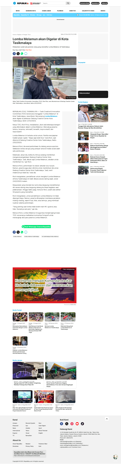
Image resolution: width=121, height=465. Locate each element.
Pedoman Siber (43, 443)
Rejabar (19, 34)
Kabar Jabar (46, 10)
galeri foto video (88, 10)
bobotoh (72, 10)
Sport (40, 428)
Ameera (15, 423)
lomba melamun (17, 236)
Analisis (28, 428)
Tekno (27, 430)
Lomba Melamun (51, 116)
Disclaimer (16, 446)
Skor (40, 423)
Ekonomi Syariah (30, 423)
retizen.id (104, 3)
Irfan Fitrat (28, 50)
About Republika (17, 443)
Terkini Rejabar (83, 102)
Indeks (103, 10)
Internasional (16, 430)
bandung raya (31, 10)
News (14, 428)
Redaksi (28, 443)
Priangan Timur (27, 34)
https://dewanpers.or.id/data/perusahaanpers (27, 455)
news (18, 10)
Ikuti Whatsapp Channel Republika (37, 227)
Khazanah (15, 425)
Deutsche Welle (84, 3)
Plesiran (60, 10)
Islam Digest (42, 425)
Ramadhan (29, 435)
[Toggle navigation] (14, 3)
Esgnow (15, 433)
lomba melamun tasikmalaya (31, 236)
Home (14, 34)
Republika (17, 15)
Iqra (27, 425)
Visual (27, 433)
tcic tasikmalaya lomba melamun (50, 236)
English (41, 433)
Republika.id (95, 3)
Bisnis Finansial (43, 430)
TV (13, 435)
